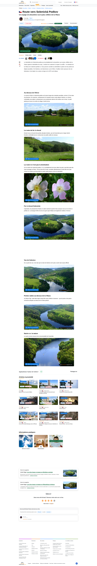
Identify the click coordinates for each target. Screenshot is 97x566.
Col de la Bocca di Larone (69, 548)
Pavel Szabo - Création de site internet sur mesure (57, 563)
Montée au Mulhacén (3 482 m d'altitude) (45, 548)
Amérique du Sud (35, 548)
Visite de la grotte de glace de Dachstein (44, 553)
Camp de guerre (62, 408)
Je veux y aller (28, 23)
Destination (21, 5)
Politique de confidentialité (44, 563)
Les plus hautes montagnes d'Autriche (24, 552)
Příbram (65, 407)
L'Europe (20, 390)
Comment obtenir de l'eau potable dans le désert (57, 544)
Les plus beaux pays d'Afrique (22, 544)
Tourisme (66, 23)
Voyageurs (60, 2)
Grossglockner (68, 546)
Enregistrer (70, 2)
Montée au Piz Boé (43, 550)
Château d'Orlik (42, 408)
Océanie (33, 550)
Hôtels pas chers (75, 5)
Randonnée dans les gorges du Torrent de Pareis (45, 558)
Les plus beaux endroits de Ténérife (23, 549)
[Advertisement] (51, 82)
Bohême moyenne (46, 390)
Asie (32, 545)
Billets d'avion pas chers (67, 5)
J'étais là (21, 23)
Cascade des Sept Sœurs (69, 545)
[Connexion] (41, 372)
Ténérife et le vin (56, 552)
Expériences (38, 5)
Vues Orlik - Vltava (22, 408)
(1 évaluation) (51, 23)
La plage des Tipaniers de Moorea (69, 551)
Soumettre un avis (58, 23)
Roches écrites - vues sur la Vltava (66, 423)
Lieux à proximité (49, 5)
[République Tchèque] (23, 390)
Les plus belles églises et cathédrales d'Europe (23, 547)
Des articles (27, 5)
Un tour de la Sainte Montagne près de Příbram (28, 423)
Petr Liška (64, 159)
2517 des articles (31, 19)
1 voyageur (51, 503)
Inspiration (32, 5)
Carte (61, 5)
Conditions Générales (35, 563)
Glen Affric (67, 543)
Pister (31, 18)
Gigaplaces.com (22, 2)
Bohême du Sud (66, 390)
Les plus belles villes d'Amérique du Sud (22, 557)
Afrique (33, 543)
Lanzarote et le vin (56, 550)
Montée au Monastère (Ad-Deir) (44, 546)
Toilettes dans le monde (57, 548)
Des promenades (73, 23)
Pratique (43, 5)
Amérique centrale (35, 553)
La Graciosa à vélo (43, 543)
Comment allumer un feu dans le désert (57, 547)
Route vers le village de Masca (69, 555)
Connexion (66, 2)
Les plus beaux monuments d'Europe (24, 555)
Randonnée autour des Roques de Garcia (44, 555)
